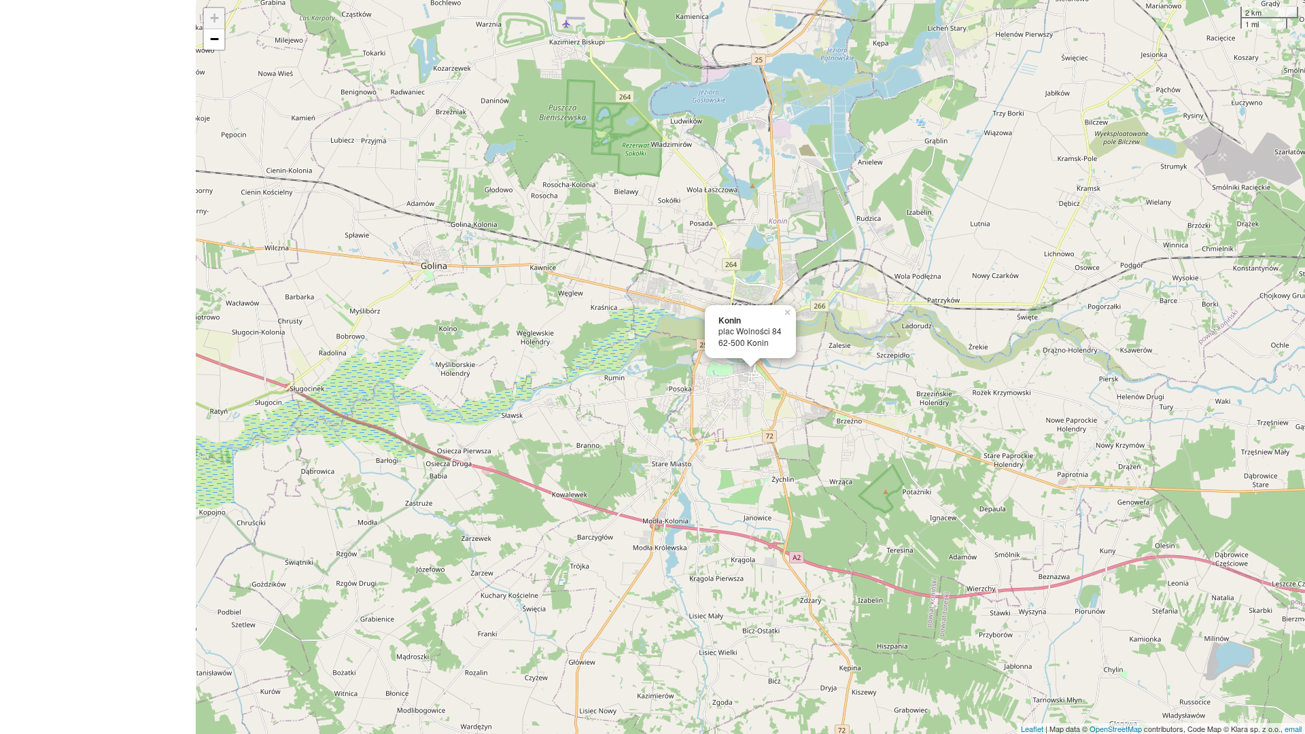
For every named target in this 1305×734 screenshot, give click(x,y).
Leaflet (1032, 728)
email (1293, 728)
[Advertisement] (98, 367)
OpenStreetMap (1116, 728)
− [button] (214, 39)
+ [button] (214, 18)
